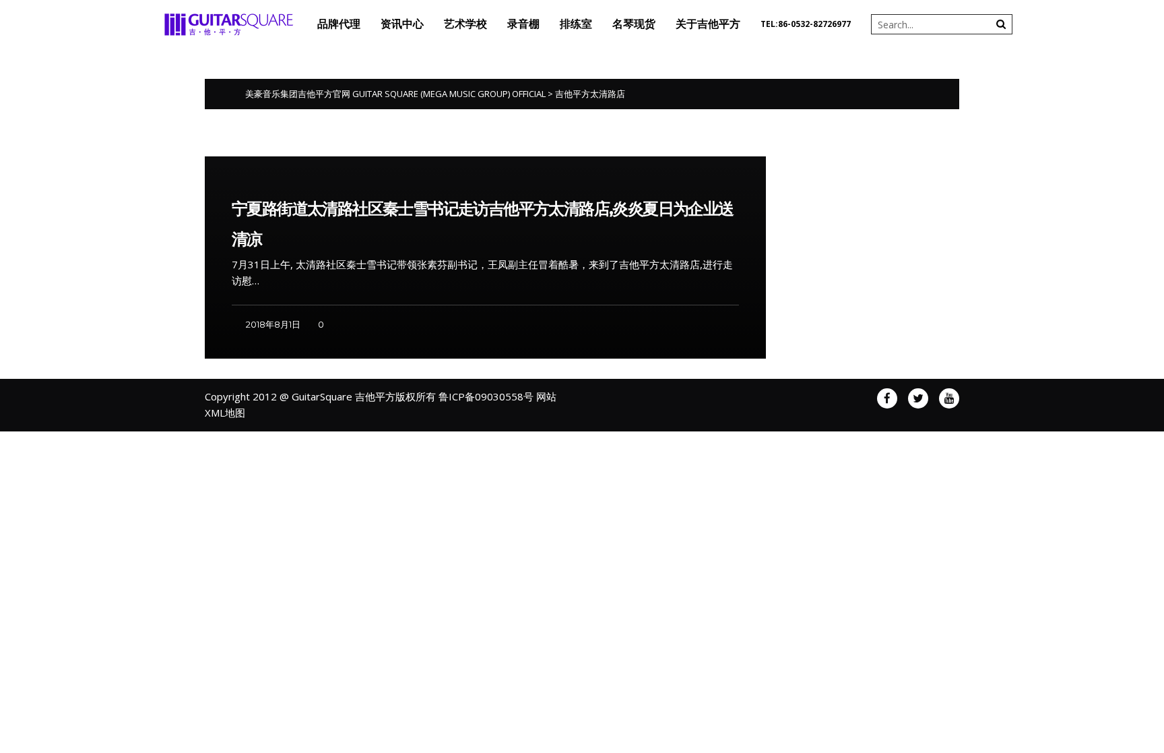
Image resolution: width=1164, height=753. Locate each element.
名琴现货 (633, 24)
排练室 (576, 24)
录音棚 (523, 24)
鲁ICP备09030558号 (486, 396)
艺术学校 (465, 24)
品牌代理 (338, 24)
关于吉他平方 (708, 24)
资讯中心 (402, 24)
